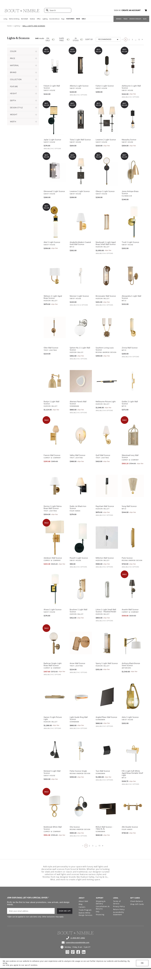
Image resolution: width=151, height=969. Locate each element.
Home (9, 26)
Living (5, 19)
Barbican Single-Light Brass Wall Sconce (53, 664)
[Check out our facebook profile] (78, 951)
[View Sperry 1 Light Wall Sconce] (107, 642)
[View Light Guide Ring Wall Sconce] (81, 696)
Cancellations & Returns (102, 907)
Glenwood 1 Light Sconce (54, 191)
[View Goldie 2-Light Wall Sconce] (133, 381)
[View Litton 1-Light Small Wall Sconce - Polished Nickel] (107, 589)
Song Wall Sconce (129, 506)
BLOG (145, 19)
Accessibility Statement (118, 913)
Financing (100, 914)
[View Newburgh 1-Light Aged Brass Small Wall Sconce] (107, 221)
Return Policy (119, 909)
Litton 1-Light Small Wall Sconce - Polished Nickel (106, 610)
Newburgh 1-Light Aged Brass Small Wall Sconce (106, 243)
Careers (82, 907)
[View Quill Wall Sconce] (107, 434)
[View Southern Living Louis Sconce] (107, 327)
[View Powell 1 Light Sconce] (81, 537)
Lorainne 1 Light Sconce (80, 191)
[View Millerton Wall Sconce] (107, 537)
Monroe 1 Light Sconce (79, 296)
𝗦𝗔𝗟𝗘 (84, 19)
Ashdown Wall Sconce (53, 558)
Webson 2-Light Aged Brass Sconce (53, 297)
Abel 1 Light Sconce (52, 242)
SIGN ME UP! (65, 911)
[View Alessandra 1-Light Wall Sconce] (133, 275)
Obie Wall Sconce (51, 347)
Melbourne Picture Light (106, 401)
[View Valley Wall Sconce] (81, 434)
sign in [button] (117, 10)
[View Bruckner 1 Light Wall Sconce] (81, 589)
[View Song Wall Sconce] (133, 485)
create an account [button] (131, 10)
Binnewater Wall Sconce (106, 296)
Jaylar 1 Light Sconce (52, 139)
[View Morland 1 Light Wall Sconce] (55, 750)
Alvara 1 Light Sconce (52, 609)
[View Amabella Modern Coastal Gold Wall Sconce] (81, 221)
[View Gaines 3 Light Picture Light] (55, 696)
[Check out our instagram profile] (67, 951)
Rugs (62, 19)
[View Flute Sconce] (133, 537)
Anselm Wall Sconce (130, 609)
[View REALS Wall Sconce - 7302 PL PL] (107, 806)
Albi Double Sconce (130, 827)
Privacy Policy (119, 906)
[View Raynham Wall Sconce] (107, 485)
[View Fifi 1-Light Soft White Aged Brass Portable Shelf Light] (133, 750)
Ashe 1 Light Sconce (130, 717)
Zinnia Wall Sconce (130, 347)
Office (39, 19)
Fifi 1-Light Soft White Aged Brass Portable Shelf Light (132, 773)
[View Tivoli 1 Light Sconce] (133, 221)
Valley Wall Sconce (77, 455)
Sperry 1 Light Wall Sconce (107, 663)
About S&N (83, 901)
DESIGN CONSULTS (135, 19)
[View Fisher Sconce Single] (81, 750)
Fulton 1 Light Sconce (105, 86)
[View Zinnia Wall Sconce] (133, 327)
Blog (80, 904)
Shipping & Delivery (100, 902)
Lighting (44, 19)
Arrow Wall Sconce (77, 663)
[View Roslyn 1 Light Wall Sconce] (55, 381)
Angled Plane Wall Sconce (106, 717)
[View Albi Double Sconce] (133, 806)
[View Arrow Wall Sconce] (81, 642)
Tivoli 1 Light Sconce (130, 242)
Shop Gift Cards (137, 904)
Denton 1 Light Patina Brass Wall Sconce (52, 507)
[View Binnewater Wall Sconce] (107, 275)
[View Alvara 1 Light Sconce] (55, 589)
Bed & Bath (24, 19)
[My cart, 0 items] (145, 10)
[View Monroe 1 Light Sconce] (81, 275)
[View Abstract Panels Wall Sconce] (81, 381)
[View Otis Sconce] (81, 806)
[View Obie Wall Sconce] (55, 327)
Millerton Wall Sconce (105, 558)
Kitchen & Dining (14, 19)
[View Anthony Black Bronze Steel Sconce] (133, 642)
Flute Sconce (127, 558)
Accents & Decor (54, 19)
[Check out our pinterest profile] (73, 951)
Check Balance (136, 901)
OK (142, 963)
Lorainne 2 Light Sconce (106, 139)
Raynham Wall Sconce (105, 506)
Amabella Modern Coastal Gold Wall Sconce (80, 243)
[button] (23, 51)
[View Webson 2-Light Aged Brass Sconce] (55, 275)
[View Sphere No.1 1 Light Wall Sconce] (81, 327)
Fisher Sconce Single (78, 771)
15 (139, 39)
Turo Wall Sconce (103, 771)
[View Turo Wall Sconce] (107, 750)
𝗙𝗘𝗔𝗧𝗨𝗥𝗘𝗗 (70, 19)
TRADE (125, 19)
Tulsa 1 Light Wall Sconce (80, 139)
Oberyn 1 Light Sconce (105, 191)
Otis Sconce (75, 827)
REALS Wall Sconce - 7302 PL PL (104, 828)
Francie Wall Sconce (52, 455)
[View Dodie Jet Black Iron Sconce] (81, 485)
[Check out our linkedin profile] (83, 951)
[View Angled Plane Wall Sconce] (107, 696)
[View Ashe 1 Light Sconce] (133, 696)
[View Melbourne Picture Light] (107, 381)
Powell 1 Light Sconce (79, 558)
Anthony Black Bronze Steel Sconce (131, 664)
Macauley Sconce (129, 139)
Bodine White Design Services (85, 913)
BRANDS (118, 19)
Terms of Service (117, 902)
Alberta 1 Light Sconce (79, 86)
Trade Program (85, 910)
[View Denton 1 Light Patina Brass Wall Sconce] (55, 485)
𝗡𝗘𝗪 (78, 19)
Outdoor (32, 19)
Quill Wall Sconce (103, 455)
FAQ (97, 911)
